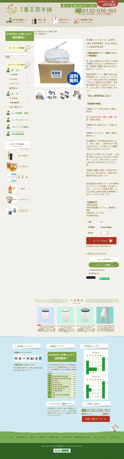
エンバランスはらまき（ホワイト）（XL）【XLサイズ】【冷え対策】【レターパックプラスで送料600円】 (86, 328)
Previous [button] (33, 321)
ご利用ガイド (42, 437)
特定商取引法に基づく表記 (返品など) (98, 246)
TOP (35, 31)
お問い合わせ (114, 437)
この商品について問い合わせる (96, 253)
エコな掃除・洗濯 (51, 31)
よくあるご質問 (66, 437)
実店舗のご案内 (54, 437)
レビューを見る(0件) (104, 259)
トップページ (9, 437)
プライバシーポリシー (100, 437)
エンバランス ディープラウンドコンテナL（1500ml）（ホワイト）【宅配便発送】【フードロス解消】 (46, 329)
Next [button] (117, 321)
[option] (46, 319)
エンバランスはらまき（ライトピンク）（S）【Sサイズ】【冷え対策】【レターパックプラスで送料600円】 (105, 328)
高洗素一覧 (42, 34)
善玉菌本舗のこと (22, 437)
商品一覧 (41, 31)
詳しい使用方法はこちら (99, 96)
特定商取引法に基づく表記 (82, 437)
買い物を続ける (94, 273)
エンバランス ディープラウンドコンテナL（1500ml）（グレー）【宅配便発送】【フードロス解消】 (66, 329)
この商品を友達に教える (97, 270)
